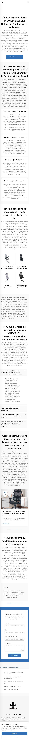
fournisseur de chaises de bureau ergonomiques (12, 677)
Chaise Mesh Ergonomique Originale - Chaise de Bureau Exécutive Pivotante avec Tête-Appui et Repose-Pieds (21, 267)
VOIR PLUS (6, 524)
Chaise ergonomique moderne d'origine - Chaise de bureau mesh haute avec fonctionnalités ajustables (7, 286)
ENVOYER (14, 655)
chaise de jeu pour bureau (11, 689)
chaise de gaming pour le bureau (13, 686)
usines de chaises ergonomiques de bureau (13, 682)
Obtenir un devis (14, 57)
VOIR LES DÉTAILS (7, 258)
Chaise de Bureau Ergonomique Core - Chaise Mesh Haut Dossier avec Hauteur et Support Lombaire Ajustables (7, 267)
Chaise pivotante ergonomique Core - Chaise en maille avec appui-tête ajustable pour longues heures (22, 286)
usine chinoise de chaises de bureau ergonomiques (13, 673)
